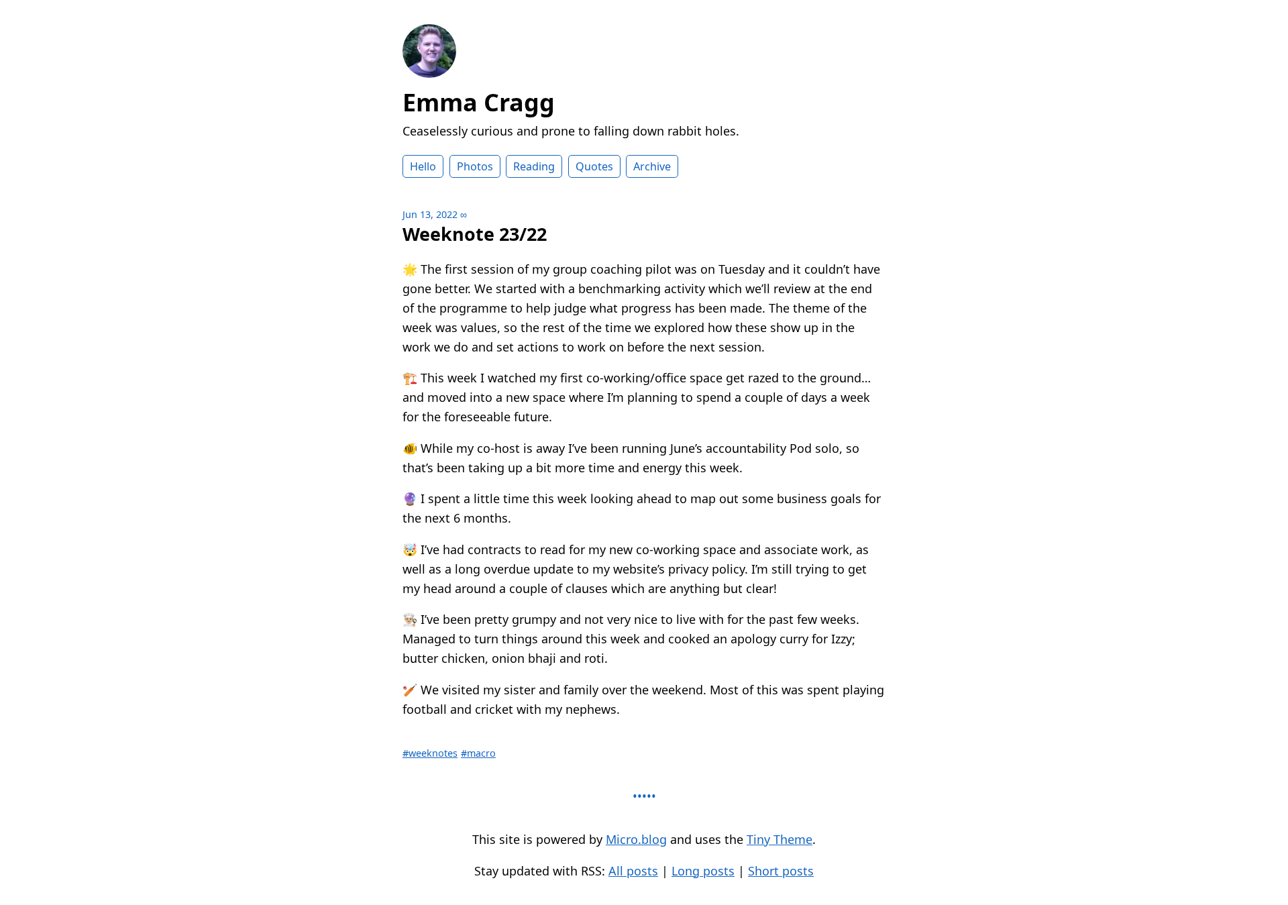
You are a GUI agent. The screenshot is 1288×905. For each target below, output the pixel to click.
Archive (652, 166)
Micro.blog (636, 839)
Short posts (781, 871)
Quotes (594, 166)
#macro (478, 753)
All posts (633, 871)
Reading (534, 166)
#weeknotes (430, 753)
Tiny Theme (779, 839)
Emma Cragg (478, 102)
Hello (423, 166)
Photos (475, 166)
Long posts (703, 871)
